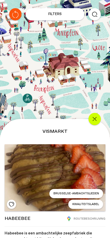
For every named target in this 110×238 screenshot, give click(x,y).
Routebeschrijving (89, 218)
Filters (55, 14)
